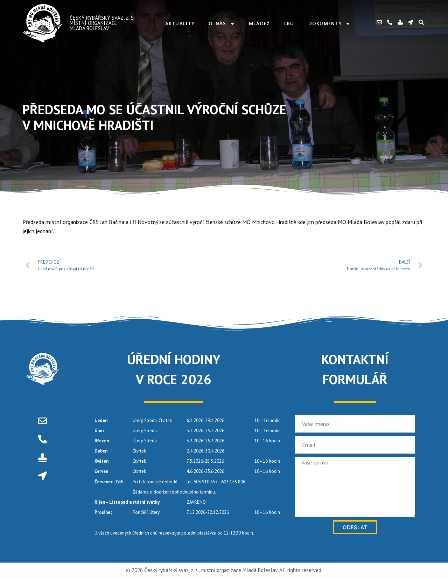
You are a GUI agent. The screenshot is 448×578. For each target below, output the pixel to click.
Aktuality (180, 24)
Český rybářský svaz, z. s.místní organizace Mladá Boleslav (102, 23)
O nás (217, 24)
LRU (289, 24)
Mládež (259, 24)
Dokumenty (325, 24)
